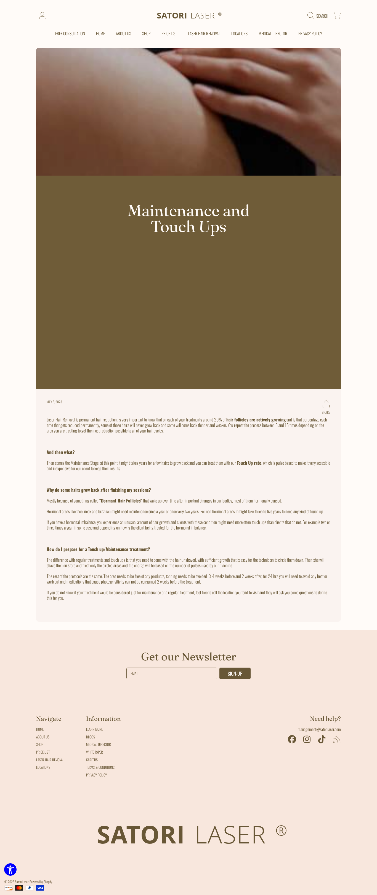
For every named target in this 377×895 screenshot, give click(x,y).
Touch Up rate (249, 462)
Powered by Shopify (41, 881)
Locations (43, 767)
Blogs (90, 737)
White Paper (94, 752)
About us (42, 737)
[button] (319, 16)
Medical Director (98, 744)
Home (40, 729)
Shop (39, 744)
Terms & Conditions (100, 767)
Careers (92, 759)
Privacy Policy (96, 775)
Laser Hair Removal (50, 759)
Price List (43, 752)
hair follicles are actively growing (256, 419)
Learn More (94, 729)
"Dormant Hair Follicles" (120, 500)
